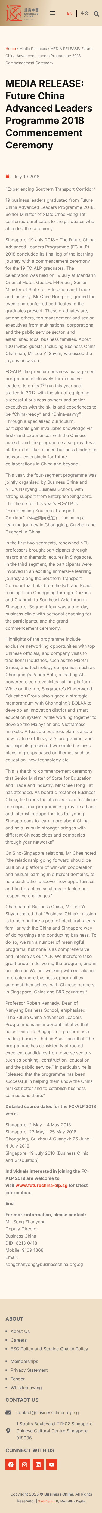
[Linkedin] (38, 1464)
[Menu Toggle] (52, 13)
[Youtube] (51, 1464)
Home (10, 48)
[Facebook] (10, 1464)
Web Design (46, 1501)
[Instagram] (24, 1464)
